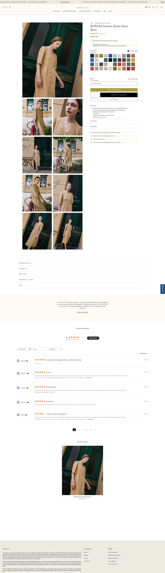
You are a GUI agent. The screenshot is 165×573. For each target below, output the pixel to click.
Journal (86, 558)
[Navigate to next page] (95, 429)
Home (91, 23)
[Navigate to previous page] (70, 429)
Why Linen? (23, 274)
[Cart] (161, 7)
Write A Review (93, 338)
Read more (89, 377)
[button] (69, 11)
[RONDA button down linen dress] (82, 470)
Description (93, 105)
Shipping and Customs (114, 555)
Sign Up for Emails (64, 2)
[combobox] (39, 349)
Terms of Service (112, 564)
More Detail (93, 126)
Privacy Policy (112, 561)
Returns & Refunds (113, 558)
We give (86, 555)
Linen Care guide (112, 552)
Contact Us (87, 561)
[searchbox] (22, 349)
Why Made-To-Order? (26, 280)
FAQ (20, 285)
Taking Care (23, 268)
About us (86, 552)
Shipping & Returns (25, 263)
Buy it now (114, 99)
